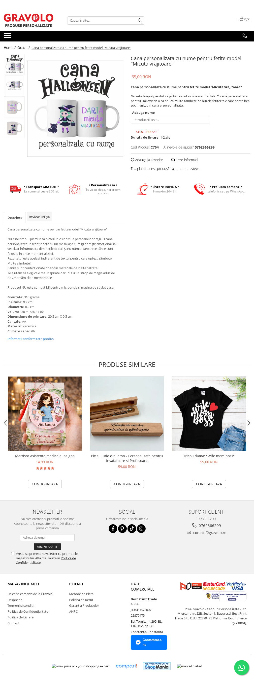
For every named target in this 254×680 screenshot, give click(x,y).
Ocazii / (24, 47)
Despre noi (15, 600)
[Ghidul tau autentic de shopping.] (126, 666)
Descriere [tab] (14, 217)
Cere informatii (186, 159)
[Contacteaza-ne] (244, 36)
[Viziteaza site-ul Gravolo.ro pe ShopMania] (157, 666)
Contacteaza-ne (152, 642)
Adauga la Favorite (148, 159)
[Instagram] (141, 528)
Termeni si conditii (20, 605)
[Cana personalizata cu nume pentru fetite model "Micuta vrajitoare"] (75, 109)
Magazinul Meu (23, 583)
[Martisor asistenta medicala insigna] (45, 414)
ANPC (73, 611)
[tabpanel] (75, 109)
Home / (10, 47)
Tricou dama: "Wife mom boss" (209, 455)
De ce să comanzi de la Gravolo (30, 594)
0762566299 (209, 525)
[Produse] (8, 37)
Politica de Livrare (20, 617)
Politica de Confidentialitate (27, 611)
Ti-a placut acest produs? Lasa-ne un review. (165, 168)
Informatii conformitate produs (30, 339)
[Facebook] (113, 528)
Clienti (76, 583)
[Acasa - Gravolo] (28, 20)
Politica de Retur (81, 600)
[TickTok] (131, 528)
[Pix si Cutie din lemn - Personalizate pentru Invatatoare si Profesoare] (127, 414)
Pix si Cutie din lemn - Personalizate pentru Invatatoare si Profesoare (127, 458)
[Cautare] (139, 20)
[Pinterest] (122, 528)
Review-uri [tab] (39, 217)
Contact (13, 623)
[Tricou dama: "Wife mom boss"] (209, 414)
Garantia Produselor (84, 605)
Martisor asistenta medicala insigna (45, 455)
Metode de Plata (81, 594)
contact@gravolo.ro (209, 532)
